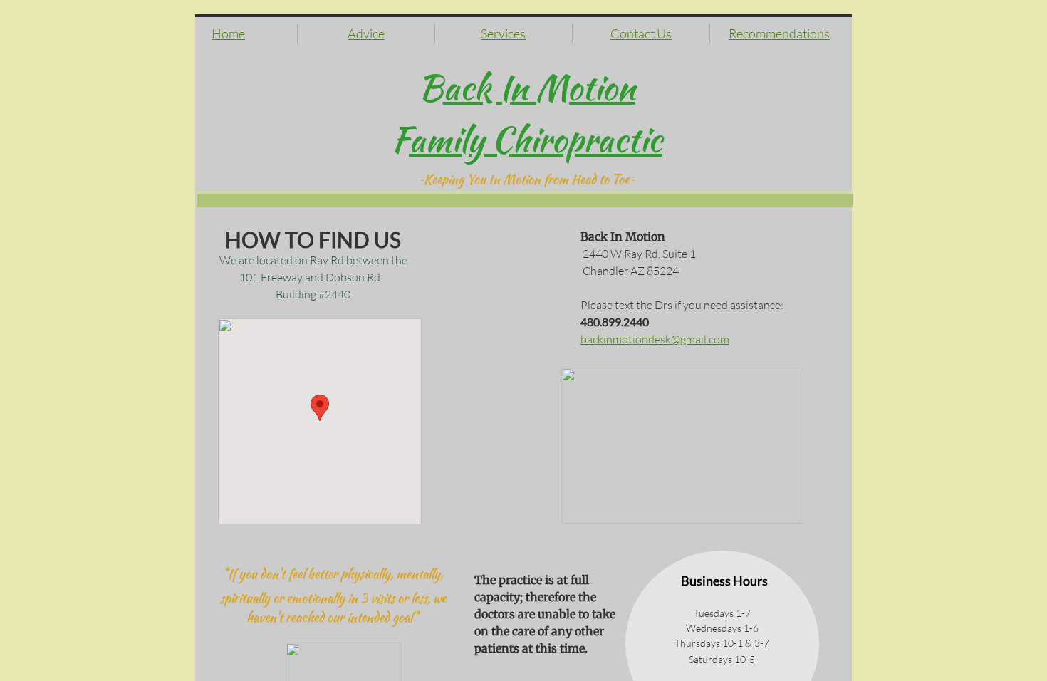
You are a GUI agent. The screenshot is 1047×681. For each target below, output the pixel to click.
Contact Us (641, 33)
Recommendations (779, 33)
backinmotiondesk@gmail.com (654, 339)
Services (503, 33)
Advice (366, 33)
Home (228, 33)
